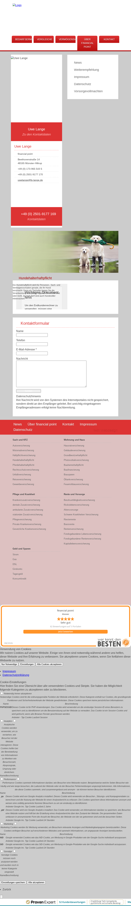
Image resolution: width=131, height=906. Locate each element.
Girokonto (17, 569)
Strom (16, 554)
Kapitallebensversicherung (77, 543)
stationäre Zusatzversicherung (27, 514)
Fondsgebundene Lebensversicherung (82, 534)
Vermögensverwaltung (67, 39)
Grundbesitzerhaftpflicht (75, 455)
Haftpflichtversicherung (24, 455)
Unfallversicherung (22, 474)
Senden (28, 391)
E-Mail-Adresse (26, 349)
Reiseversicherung (22, 479)
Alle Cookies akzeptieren (49, 664)
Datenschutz (82, 84)
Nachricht (22, 358)
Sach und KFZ (20, 440)
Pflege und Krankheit (24, 494)
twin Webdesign (106, 430)
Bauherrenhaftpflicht (74, 465)
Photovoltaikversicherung (76, 460)
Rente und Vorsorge (74, 494)
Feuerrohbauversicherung (76, 484)
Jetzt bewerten (65, 632)
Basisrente (69, 524)
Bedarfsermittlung (23, 39)
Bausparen (69, 474)
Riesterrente (70, 519)
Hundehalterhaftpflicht (23, 460)
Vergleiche (44, 39)
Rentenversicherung (73, 529)
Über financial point (87, 43)
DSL (15, 564)
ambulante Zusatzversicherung (28, 509)
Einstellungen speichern (13, 882)
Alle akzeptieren (36, 882)
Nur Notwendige (9, 664)
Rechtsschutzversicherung (26, 469)
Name (20, 331)
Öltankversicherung (73, 479)
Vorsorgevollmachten (88, 91)
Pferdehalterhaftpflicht (23, 465)
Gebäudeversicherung (74, 450)
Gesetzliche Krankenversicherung (29, 529)
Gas (15, 559)
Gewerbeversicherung (23, 484)
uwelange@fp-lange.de (30, 180)
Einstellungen (27, 664)
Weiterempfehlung (86, 69)
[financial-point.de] (17, 5)
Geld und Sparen (22, 548)
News (78, 62)
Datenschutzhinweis (28, 396)
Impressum (81, 77)
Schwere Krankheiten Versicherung (81, 514)
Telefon (20, 340)
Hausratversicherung (74, 445)
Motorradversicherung (23, 450)
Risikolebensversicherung (76, 505)
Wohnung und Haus (74, 440)
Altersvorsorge (71, 509)
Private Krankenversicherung (27, 524)
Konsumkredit (19, 578)
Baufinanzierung (72, 469)
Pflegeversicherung (22, 519)
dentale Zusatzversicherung (26, 505)
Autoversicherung (21, 445)
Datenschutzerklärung (16, 675)
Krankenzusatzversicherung (26, 500)
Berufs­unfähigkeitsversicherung (79, 500)
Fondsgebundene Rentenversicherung (82, 538)
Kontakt (109, 39)
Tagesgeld (18, 574)
